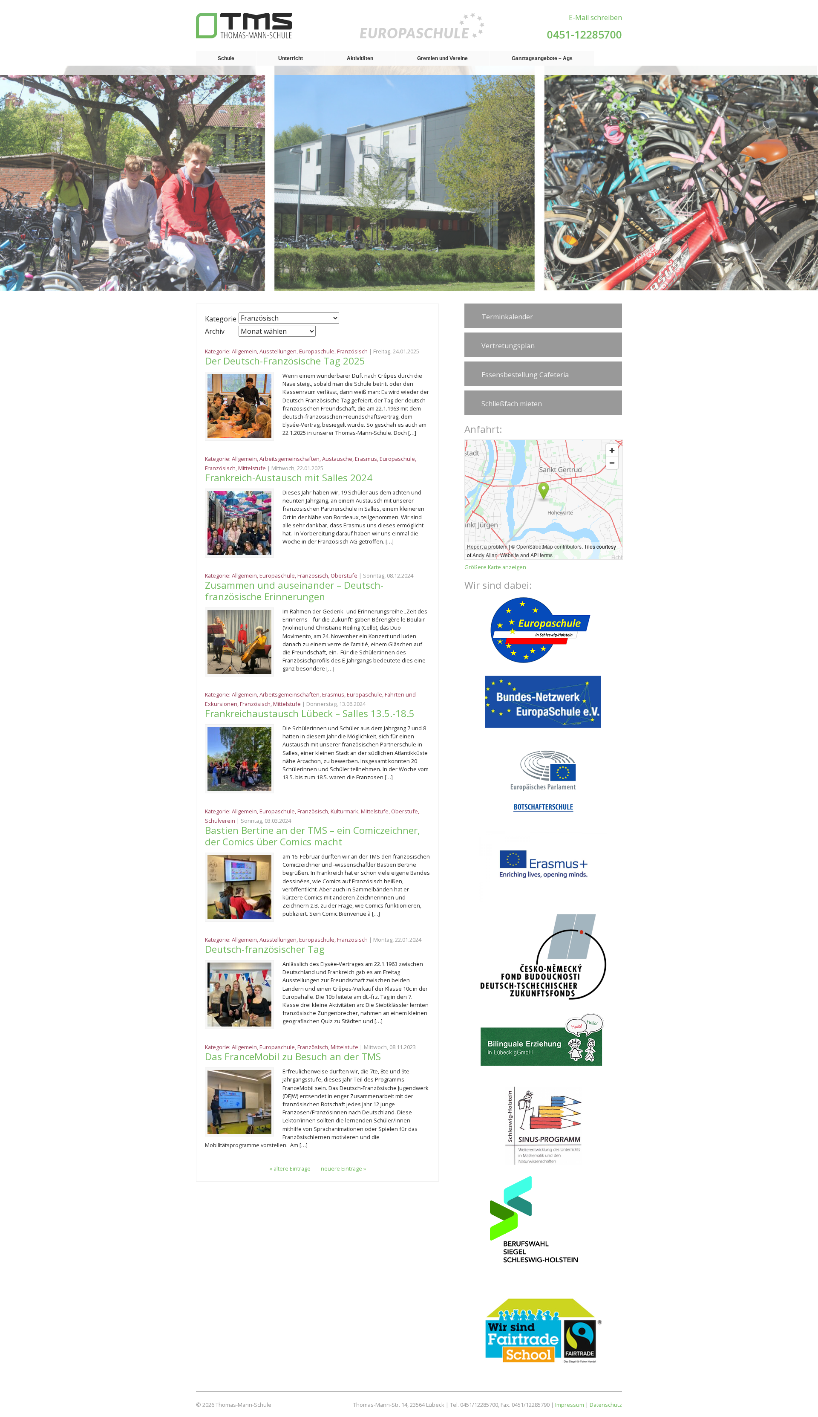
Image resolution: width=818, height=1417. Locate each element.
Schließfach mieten (511, 403)
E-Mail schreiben (595, 17)
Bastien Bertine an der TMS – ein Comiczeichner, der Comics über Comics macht (312, 836)
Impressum (569, 1404)
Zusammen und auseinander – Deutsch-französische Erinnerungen (294, 590)
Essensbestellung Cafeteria (525, 374)
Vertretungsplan (508, 345)
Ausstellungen (278, 351)
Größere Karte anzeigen (495, 567)
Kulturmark (344, 811)
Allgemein (244, 351)
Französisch (352, 351)
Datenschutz (606, 1404)
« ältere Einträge (290, 1168)
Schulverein (220, 820)
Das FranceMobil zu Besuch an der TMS (293, 1056)
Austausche (337, 459)
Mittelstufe (252, 468)
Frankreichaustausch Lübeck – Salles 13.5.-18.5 (310, 713)
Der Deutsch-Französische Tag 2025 (286, 360)
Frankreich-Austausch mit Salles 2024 (288, 477)
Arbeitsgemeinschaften (289, 459)
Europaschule (316, 351)
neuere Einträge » (343, 1168)
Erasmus (366, 459)
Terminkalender (507, 316)
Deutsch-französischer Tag (265, 949)
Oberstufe (344, 575)
